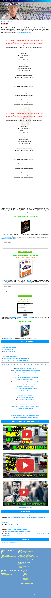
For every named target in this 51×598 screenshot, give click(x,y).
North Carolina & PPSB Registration (9, 351)
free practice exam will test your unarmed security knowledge (21, 317)
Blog (2, 551)
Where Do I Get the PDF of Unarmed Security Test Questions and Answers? (25, 370)
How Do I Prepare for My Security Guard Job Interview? (25, 372)
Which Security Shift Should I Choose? (25, 395)
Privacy (27, 595)
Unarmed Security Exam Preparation (25, 552)
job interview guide (8, 338)
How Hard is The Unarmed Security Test (25, 408)
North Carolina (26, 575)
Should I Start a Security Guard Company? (25, 379)
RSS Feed (3, 557)
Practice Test (5, 0)
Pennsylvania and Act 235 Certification (9, 356)
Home (2, 21)
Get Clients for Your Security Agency (25, 554)
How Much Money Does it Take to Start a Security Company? (25, 368)
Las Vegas (25, 574)
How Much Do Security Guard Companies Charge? (25, 401)
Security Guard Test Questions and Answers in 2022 (25, 375)
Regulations (19, 0)
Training (11, 0)
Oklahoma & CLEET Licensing (7, 354)
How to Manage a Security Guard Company (26, 559)
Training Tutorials (21, 563)
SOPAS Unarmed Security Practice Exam (26, 564)
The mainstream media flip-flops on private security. (17, 529)
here (36, 338)
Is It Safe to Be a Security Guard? (25, 393)
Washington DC (26, 579)
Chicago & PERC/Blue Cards (7, 345)
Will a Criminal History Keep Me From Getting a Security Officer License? (25, 406)
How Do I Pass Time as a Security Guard (25, 390)
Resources (3, 573)
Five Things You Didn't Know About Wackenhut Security (12, 545)
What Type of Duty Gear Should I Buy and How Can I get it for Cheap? (25, 377)
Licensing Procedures (5, 572)
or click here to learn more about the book (29, 282)
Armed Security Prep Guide (23, 557)
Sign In (42, 0)
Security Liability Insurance (6, 574)
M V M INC (10, 21)
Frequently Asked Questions (30, 364)
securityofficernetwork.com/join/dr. (24, 32)
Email (2, 554)
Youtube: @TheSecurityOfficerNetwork (8, 556)
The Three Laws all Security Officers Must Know (25, 386)
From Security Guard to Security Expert (25, 555)
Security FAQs (26, 0)
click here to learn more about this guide (8, 238)
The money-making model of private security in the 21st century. (20, 527)
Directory (3, 552)
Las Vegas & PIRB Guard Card (7, 349)
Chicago (25, 572)
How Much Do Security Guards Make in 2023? (25, 397)
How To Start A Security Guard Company (25, 551)
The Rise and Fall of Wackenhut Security (9, 542)
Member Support (35, 0)
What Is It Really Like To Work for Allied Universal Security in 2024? (25, 417)
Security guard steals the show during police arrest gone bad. (19, 531)
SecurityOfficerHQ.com (5, 234)
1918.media (27, 592)
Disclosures (22, 595)
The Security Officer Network (28, 583)
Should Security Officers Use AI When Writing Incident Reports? (25, 413)
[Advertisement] (24, 196)
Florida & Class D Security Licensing (9, 347)
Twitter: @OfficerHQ (5, 555)
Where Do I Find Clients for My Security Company (25, 399)
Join (47, 0)
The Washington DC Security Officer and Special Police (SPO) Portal (15, 360)
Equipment (20, 567)
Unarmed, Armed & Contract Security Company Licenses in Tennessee (15, 358)
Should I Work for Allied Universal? (25, 410)
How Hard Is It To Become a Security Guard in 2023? (25, 404)
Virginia (5, 21)
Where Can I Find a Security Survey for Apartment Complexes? (25, 384)
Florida (24, 573)
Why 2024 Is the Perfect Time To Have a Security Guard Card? (25, 388)
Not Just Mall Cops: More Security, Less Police (16, 524)
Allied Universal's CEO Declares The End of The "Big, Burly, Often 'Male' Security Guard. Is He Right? (27, 515)
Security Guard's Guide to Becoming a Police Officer (28, 556)
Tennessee (25, 578)
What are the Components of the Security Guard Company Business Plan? (25, 381)
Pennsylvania (26, 577)
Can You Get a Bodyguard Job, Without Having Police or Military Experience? (25, 415)
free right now (7, 237)
